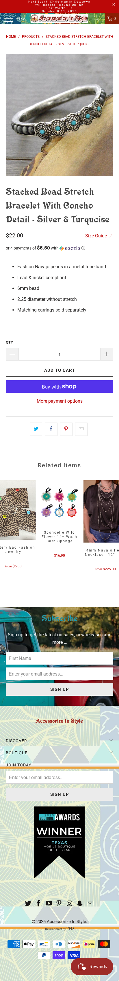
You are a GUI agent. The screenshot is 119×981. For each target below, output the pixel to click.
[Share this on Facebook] (51, 429)
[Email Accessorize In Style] (90, 904)
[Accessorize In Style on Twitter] (28, 904)
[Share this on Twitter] (36, 429)
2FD (70, 928)
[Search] (98, 18)
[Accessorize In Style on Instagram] (69, 904)
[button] (59, 248)
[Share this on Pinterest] (66, 429)
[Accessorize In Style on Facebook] (38, 904)
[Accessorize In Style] (59, 18)
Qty (9, 342)
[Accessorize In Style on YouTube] (48, 904)
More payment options (60, 401)
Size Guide (96, 236)
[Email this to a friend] (81, 429)
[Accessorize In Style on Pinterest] (59, 904)
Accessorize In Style (66, 921)
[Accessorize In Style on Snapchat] (80, 904)
